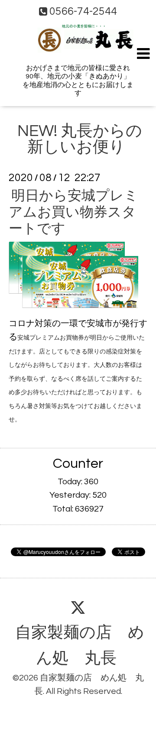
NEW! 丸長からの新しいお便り (79, 139)
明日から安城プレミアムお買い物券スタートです (73, 212)
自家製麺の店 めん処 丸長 (79, 646)
